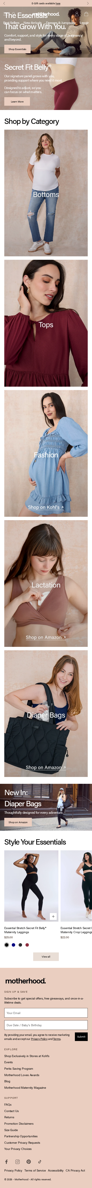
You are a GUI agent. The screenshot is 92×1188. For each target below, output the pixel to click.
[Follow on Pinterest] (29, 1162)
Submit (81, 1036)
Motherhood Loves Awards (21, 1075)
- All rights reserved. (40, 1179)
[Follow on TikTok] (40, 1162)
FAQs (7, 1104)
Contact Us (11, 1111)
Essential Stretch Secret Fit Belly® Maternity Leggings (25, 930)
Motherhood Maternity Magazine (25, 1087)
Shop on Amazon (18, 822)
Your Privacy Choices (18, 1148)
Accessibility (56, 1170)
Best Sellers (11, 22)
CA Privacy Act (75, 1170)
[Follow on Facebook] (6, 1162)
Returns (9, 1117)
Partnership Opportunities (21, 1136)
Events (8, 1062)
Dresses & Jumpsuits (61, 22)
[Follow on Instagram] (17, 1162)
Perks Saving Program (18, 1068)
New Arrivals (33, 22)
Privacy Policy (13, 1170)
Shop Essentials (17, 49)
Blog (7, 1081)
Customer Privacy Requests (22, 1142)
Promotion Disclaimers (19, 1123)
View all (46, 956)
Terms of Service (35, 1170)
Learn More (17, 101)
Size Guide (11, 1130)
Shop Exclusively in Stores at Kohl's (26, 1056)
